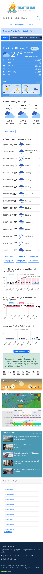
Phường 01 (10, 489)
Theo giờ (14, 37)
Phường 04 (10, 504)
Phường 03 (10, 499)
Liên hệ (13, 556)
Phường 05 (10, 509)
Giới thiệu (5, 556)
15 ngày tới (34, 261)
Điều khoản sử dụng (8, 559)
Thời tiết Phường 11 (15, 48)
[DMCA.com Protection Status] (6, 571)
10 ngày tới (21, 261)
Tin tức (30, 25)
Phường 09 (10, 529)
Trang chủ (6, 31)
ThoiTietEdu (7, 546)
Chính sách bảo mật (25, 556)
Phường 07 (10, 519)
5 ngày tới (34, 257)
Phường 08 (10, 524)
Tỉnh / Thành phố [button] (16, 25)
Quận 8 (25, 31)
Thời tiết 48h (9, 131)
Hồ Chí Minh (16, 31)
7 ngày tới (9, 261)
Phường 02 (10, 494)
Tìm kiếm (38, 18)
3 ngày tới (33, 37)
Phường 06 (10, 514)
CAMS (37, 568)
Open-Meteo (17, 568)
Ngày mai (23, 37)
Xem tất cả (36, 433)
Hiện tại (5, 37)
